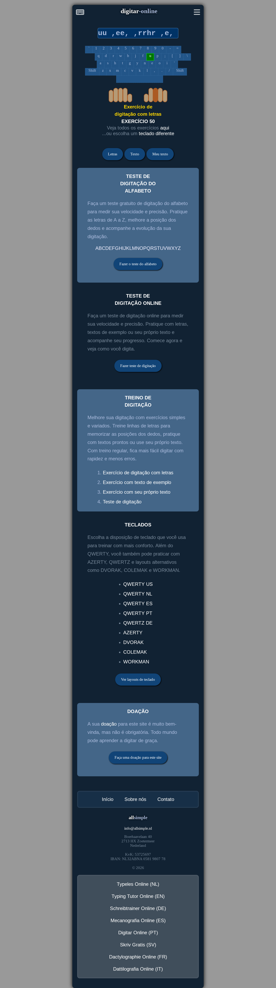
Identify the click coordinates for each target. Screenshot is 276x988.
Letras (112, 154)
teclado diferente (156, 133)
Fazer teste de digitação (138, 366)
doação (109, 724)
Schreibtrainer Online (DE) (138, 908)
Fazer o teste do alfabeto (138, 264)
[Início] (80, 13)
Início (107, 799)
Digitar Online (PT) (138, 932)
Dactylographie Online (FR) (138, 957)
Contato (165, 799)
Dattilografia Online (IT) (138, 969)
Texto (134, 154)
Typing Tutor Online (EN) (138, 896)
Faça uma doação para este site (138, 757)
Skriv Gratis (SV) (138, 944)
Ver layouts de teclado (138, 679)
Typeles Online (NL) (138, 884)
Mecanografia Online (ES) (138, 920)
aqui (164, 127)
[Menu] (197, 13)
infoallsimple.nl (138, 828)
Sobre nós (135, 799)
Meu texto (160, 154)
